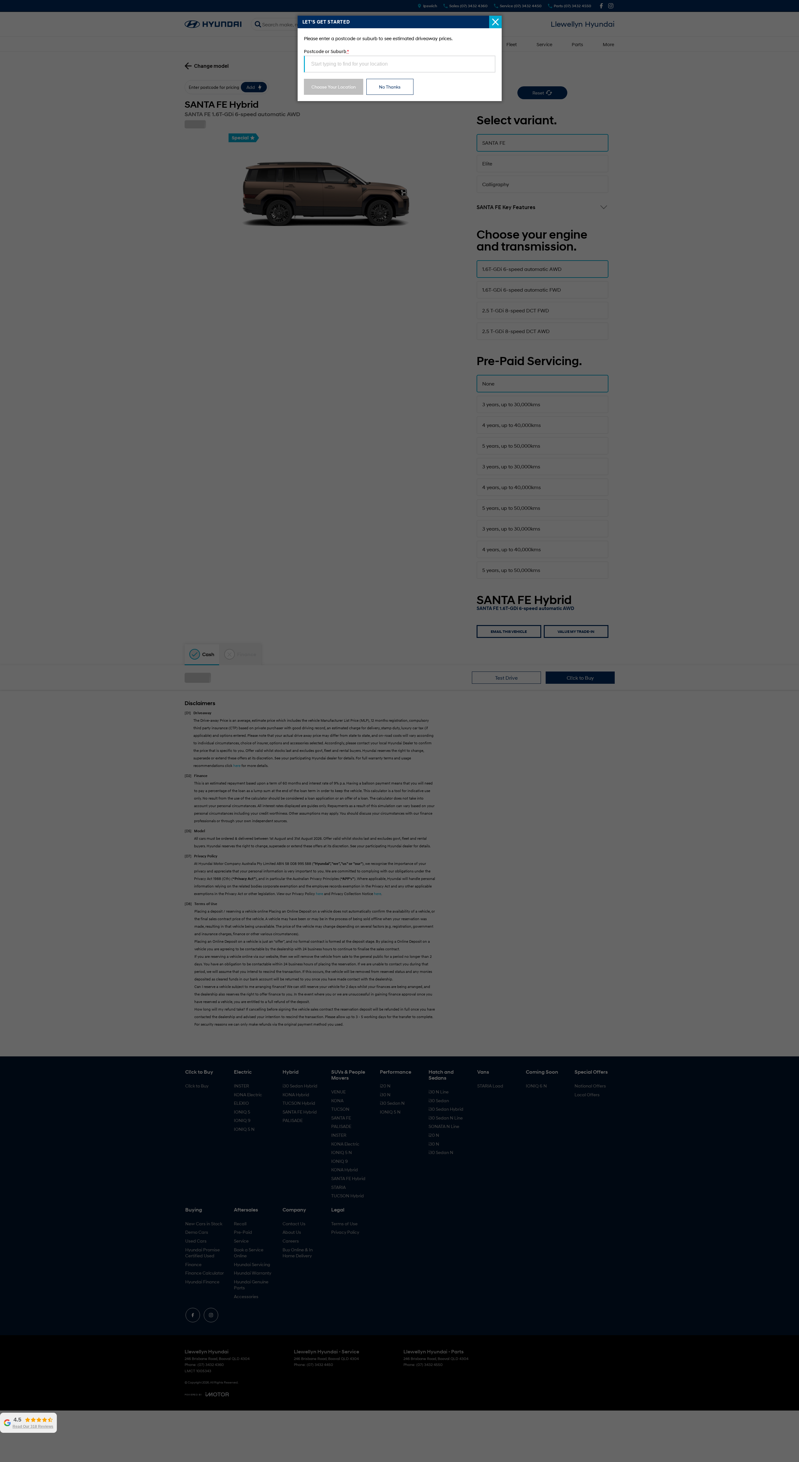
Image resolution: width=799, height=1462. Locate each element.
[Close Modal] (495, 22)
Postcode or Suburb (326, 51)
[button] (399, 731)
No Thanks (390, 86)
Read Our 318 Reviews (35, 1426)
